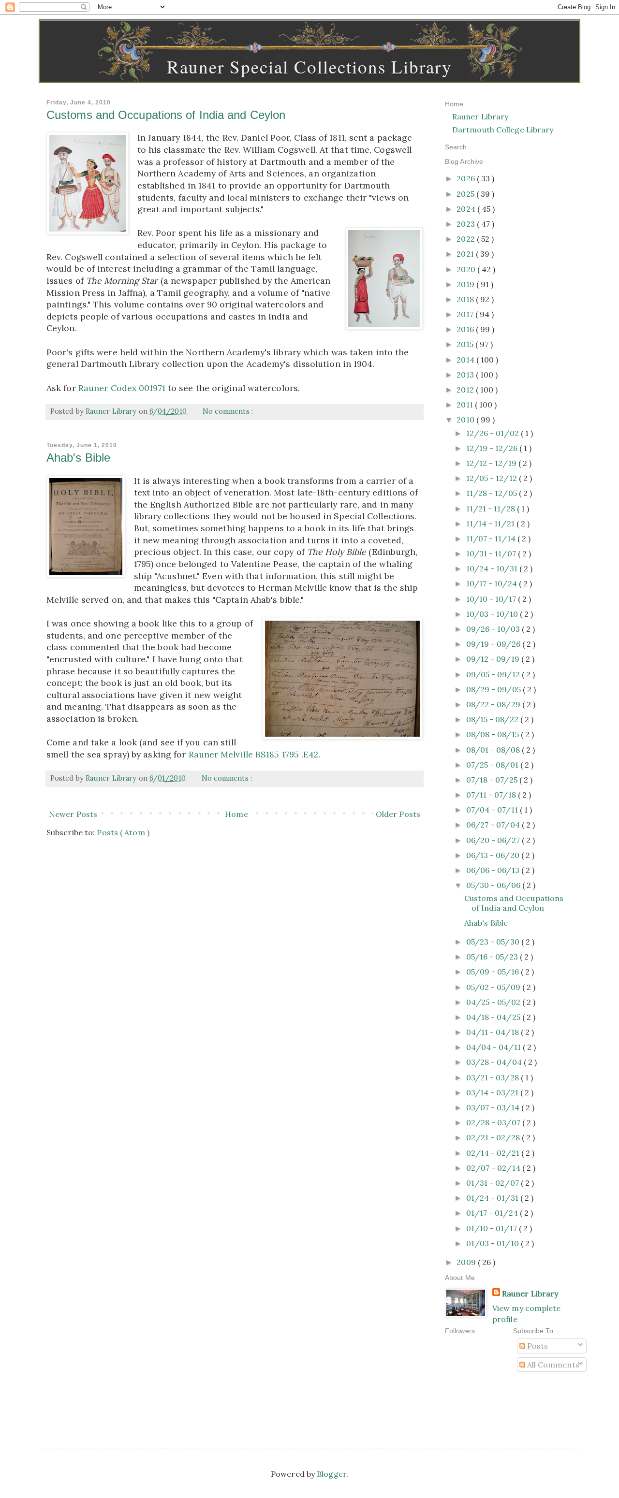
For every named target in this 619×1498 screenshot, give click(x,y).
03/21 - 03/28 (493, 1077)
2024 (467, 209)
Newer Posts (73, 814)
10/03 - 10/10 (493, 614)
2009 (467, 1262)
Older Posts (398, 814)
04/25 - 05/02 (494, 1002)
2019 (466, 284)
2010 (466, 419)
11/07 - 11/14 (491, 538)
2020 (467, 269)
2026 (467, 178)
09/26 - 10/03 (494, 629)
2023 (467, 224)
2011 (466, 404)
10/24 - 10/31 (492, 568)
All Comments (552, 1364)
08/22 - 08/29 (494, 704)
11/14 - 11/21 (491, 523)
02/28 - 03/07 (494, 1122)
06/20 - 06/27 (494, 840)
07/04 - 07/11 (493, 809)
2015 (466, 344)
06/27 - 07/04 (494, 824)
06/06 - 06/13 (493, 870)
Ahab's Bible (78, 457)
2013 (466, 374)
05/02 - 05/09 (494, 987)
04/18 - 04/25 (494, 1017)
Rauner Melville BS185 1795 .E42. (255, 754)
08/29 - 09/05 (494, 689)
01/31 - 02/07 (493, 1183)
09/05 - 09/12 (494, 674)
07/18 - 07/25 (492, 780)
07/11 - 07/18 (492, 795)
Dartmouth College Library (503, 129)
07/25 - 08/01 (493, 765)
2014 (466, 359)
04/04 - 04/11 (494, 1047)
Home (236, 814)
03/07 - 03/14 (493, 1107)
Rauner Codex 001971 (121, 387)
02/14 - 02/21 (493, 1153)
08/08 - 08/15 (493, 734)
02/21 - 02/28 (494, 1137)
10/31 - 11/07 (492, 553)
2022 (467, 239)
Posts (536, 1346)
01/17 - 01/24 (493, 1213)
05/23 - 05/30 (493, 941)
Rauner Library (480, 116)
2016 (466, 329)
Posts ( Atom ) (123, 832)
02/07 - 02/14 (494, 1168)
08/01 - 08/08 (494, 750)
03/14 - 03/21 (493, 1092)
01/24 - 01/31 (493, 1198)
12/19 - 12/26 (492, 448)
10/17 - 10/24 (492, 583)
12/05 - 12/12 (492, 478)
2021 (466, 254)
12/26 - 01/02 (493, 433)
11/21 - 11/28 (491, 508)
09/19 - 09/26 (494, 644)
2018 (466, 299)
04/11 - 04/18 (493, 1032)
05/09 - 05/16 (493, 971)
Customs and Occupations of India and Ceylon (165, 114)
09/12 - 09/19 (493, 659)
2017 (466, 314)
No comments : (229, 411)
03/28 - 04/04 (495, 1062)
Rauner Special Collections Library (309, 66)
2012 (466, 389)
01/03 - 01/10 (493, 1243)
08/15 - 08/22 (493, 719)
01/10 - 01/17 (492, 1228)
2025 (466, 194)
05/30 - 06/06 (494, 885)
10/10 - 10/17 (492, 599)
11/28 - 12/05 (492, 493)
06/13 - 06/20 (493, 855)
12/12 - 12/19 (492, 463)
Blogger (331, 1474)
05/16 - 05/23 (493, 956)
